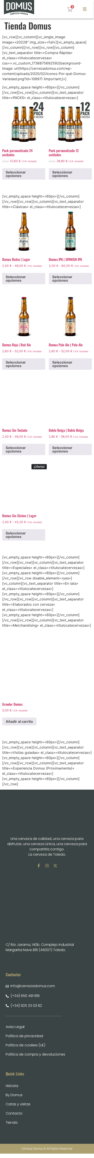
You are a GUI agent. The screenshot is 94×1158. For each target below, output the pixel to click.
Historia (12, 1085)
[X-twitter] (55, 866)
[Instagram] (47, 866)
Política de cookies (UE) (25, 1045)
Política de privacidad (24, 1035)
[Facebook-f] (39, 866)
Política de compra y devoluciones (35, 1054)
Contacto (14, 1113)
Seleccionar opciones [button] (16, 174)
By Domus (14, 1094)
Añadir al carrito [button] (19, 721)
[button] (84, 9)
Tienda (11, 1122)
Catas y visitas (18, 1104)
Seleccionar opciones (16, 279)
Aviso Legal (15, 1026)
